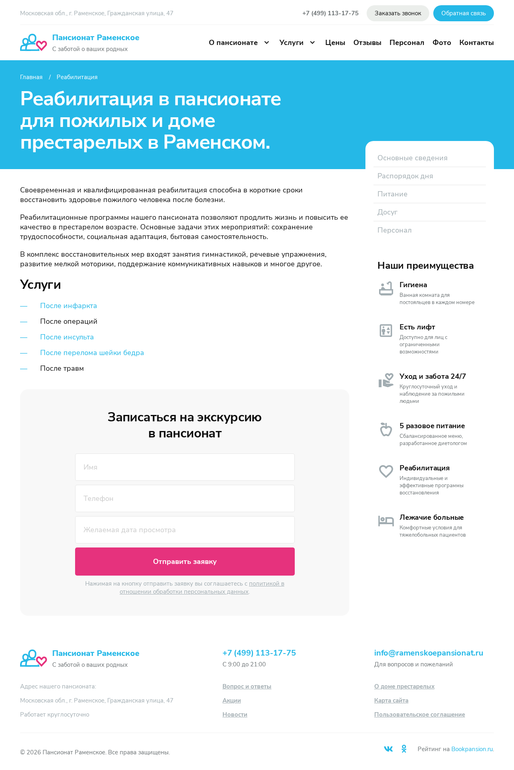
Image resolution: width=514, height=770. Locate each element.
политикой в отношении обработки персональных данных (202, 588)
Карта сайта (391, 700)
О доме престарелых (404, 686)
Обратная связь (463, 13)
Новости (234, 715)
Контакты (476, 42)
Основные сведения (412, 158)
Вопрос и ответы (246, 686)
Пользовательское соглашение (419, 715)
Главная (31, 77)
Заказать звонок (398, 13)
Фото (441, 42)
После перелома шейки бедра (92, 352)
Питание (392, 194)
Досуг (387, 212)
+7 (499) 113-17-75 (330, 13)
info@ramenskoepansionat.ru (428, 652)
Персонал (407, 42)
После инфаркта (68, 305)
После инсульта (67, 337)
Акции (231, 700)
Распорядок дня (405, 176)
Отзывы (367, 42)
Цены (335, 42)
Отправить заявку (185, 561)
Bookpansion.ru (472, 749)
